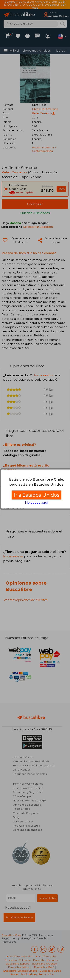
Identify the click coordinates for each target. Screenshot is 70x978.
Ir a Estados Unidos (36, 495)
